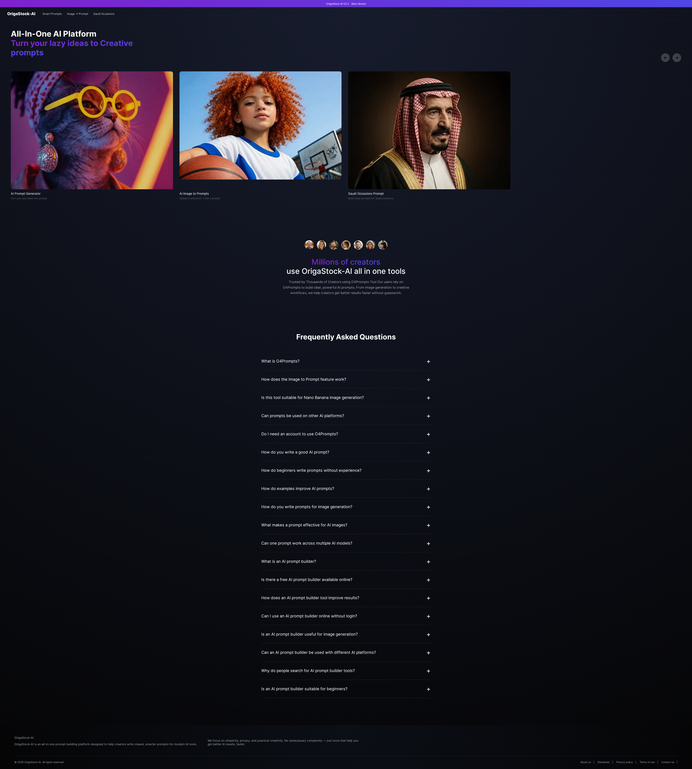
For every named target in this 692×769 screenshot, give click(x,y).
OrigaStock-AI (21, 13)
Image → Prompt (77, 14)
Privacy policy (624, 762)
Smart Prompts (52, 14)
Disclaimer (604, 762)
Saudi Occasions (103, 14)
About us (585, 762)
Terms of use (647, 762)
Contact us (667, 762)
